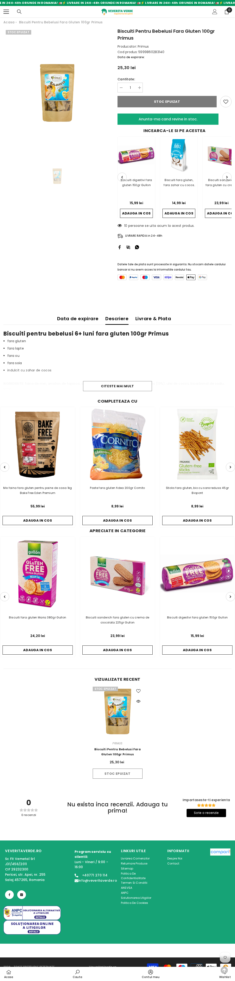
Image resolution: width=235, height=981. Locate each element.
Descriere (117, 318)
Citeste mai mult (117, 386)
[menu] (6, 11)
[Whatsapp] (137, 247)
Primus (143, 46)
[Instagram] (21, 894)
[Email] (128, 247)
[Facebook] (120, 247)
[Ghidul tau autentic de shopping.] (220, 877)
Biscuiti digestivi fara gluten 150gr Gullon (136, 182)
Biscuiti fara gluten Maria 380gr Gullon (37, 617)
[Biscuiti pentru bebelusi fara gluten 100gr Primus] (117, 711)
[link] (77, 974)
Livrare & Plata (153, 318)
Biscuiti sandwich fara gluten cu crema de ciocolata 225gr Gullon (117, 619)
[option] (57, 93)
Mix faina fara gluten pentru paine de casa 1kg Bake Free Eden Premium (37, 490)
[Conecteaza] (214, 11)
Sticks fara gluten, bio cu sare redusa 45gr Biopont (197, 490)
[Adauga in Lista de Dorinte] (226, 101)
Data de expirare (77, 318)
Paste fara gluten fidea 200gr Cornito (117, 488)
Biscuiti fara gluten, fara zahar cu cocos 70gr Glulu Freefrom (179, 183)
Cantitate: (126, 79)
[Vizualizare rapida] (138, 701)
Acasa (8, 22)
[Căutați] (19, 11)
